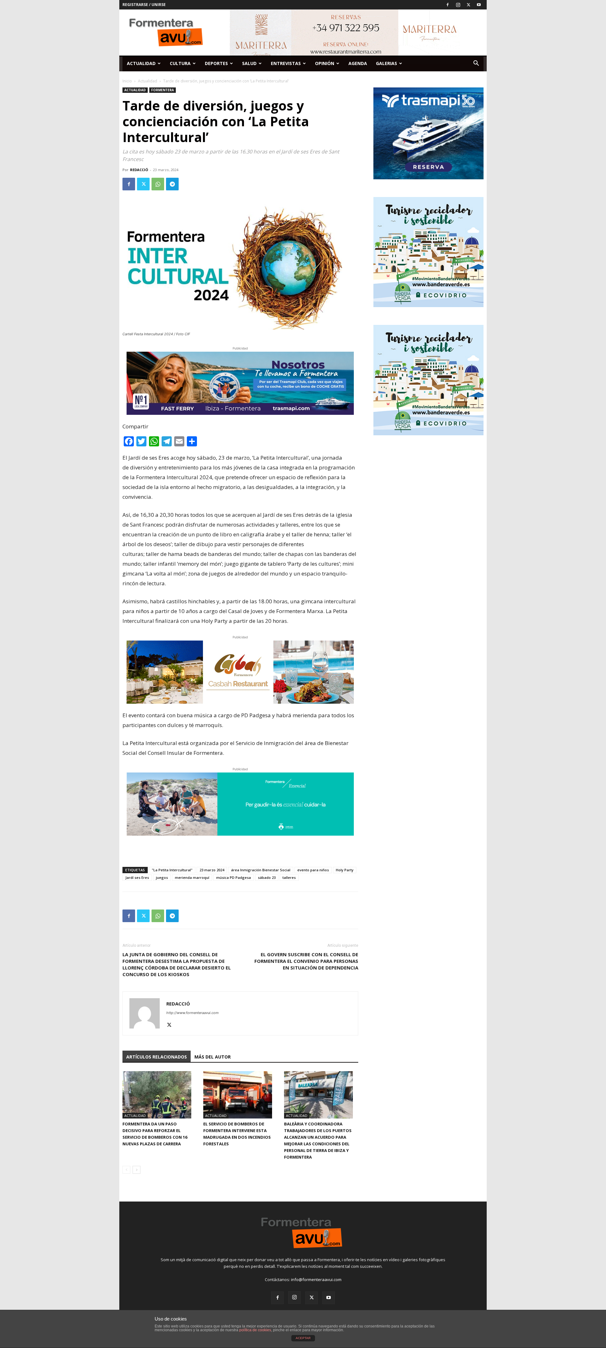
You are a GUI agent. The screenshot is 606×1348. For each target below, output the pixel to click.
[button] (476, 64)
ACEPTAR (303, 1338)
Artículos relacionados (156, 1057)
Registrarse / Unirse (144, 4)
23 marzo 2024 (211, 870)
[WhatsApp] (158, 184)
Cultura (180, 63)
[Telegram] (172, 184)
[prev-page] (126, 1170)
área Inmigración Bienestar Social (260, 870)
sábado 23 (267, 877)
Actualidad (141, 63)
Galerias (386, 63)
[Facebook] (447, 4)
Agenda (357, 63)
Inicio (127, 81)
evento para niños (313, 870)
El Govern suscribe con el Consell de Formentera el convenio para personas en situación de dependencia (306, 961)
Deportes (216, 63)
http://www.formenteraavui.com (192, 1013)
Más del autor (212, 1057)
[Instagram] (458, 4)
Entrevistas (286, 63)
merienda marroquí (192, 877)
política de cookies (255, 1330)
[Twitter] (468, 4)
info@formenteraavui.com (316, 1279)
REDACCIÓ (139, 169)
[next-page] (136, 1170)
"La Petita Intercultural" (172, 870)
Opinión (324, 63)
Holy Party (345, 870)
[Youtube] (479, 4)
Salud (249, 63)
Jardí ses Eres (137, 877)
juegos (162, 877)
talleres (289, 877)
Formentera (162, 90)
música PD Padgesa (233, 877)
